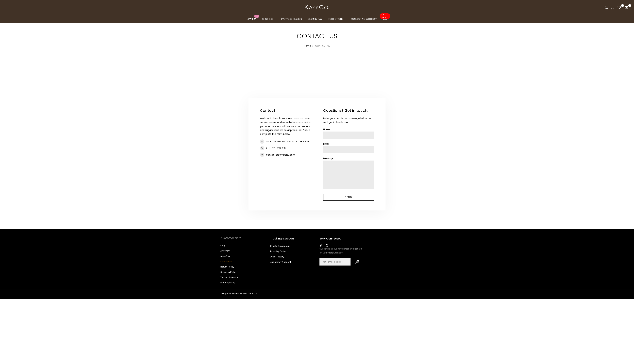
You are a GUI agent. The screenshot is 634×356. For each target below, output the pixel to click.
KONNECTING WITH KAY (364, 19)
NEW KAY (252, 19)
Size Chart (225, 256)
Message (328, 158)
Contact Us (226, 261)
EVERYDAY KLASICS (291, 19)
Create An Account (280, 246)
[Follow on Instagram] (326, 245)
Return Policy (227, 266)
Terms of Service (229, 277)
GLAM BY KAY (315, 19)
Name (326, 129)
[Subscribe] (357, 262)
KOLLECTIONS (335, 19)
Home (307, 45)
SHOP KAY (267, 19)
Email (326, 144)
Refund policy (227, 282)
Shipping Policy (228, 272)
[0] (619, 7)
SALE (384, 19)
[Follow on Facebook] (320, 245)
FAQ (222, 245)
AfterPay (224, 250)
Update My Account (280, 262)
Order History (277, 256)
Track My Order (278, 251)
